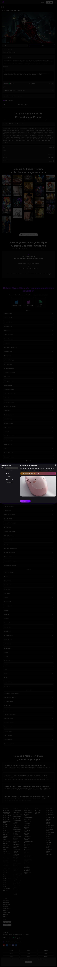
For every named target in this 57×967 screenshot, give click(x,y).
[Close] (55, 465)
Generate (25, 501)
